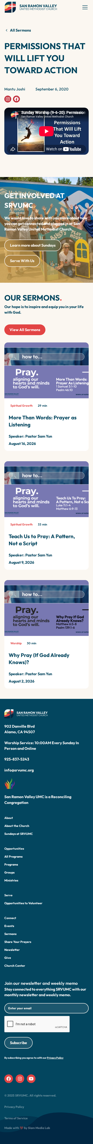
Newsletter (12, 950)
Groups (9, 872)
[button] (84, 7)
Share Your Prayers (17, 942)
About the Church (16, 826)
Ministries (11, 880)
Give (7, 958)
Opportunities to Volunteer (23, 903)
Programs (11, 864)
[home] (31, 7)
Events (9, 926)
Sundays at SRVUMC (18, 834)
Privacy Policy (14, 1107)
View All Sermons (25, 329)
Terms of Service (16, 1118)
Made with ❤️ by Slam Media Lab (27, 1128)
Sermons (10, 934)
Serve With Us (22, 260)
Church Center (14, 966)
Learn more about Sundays (33, 245)
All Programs (13, 856)
